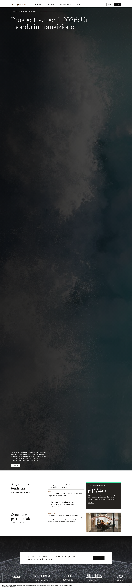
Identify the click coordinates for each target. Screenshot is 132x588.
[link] (66, 518)
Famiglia (50, 491)
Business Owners (52, 513)
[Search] (104, 5)
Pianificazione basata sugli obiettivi (57, 482)
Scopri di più (91, 502)
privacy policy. (13, 586)
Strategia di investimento (54, 500)
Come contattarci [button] (99, 558)
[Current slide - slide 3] (67, 11)
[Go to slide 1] (42, 11)
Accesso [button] (109, 4)
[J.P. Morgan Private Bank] (18, 5)
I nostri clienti (50, 4)
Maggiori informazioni (16, 465)
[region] (66, 585)
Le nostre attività (38, 4)
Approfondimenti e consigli (65, 4)
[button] (113, 1)
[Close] (129, 585)
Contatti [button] (117, 4)
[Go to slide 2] (54, 11)
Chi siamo (79, 4)
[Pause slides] (39, 12)
